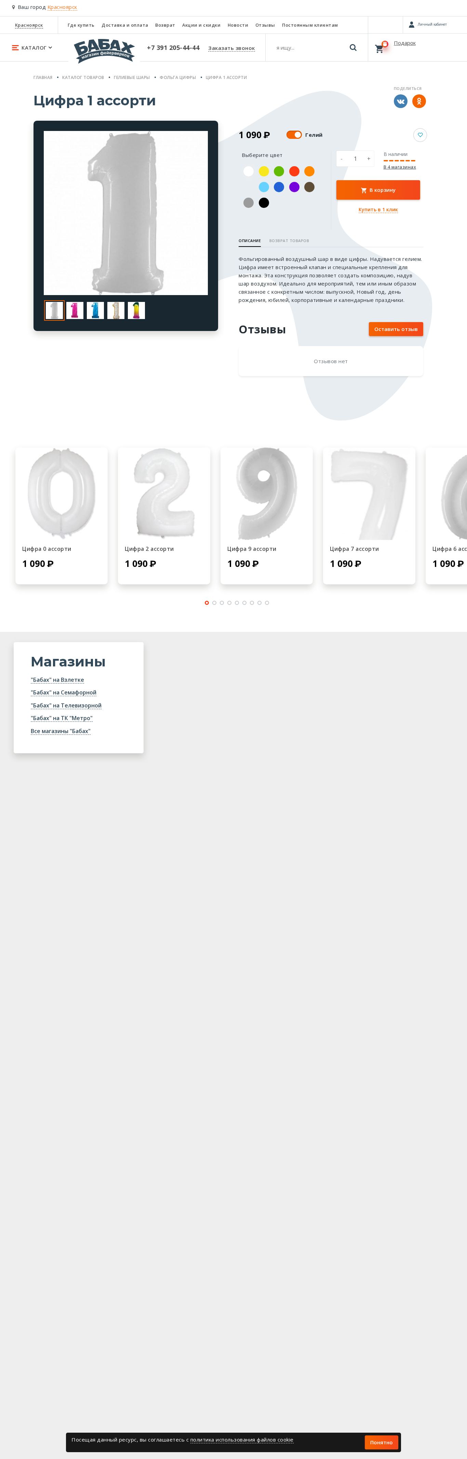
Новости (238, 25)
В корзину (382, 189)
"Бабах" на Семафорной (63, 692)
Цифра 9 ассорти (252, 549)
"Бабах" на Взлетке (57, 680)
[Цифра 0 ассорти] (61, 494)
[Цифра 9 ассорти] (267, 494)
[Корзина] (417, 47)
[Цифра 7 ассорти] (369, 494)
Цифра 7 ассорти (354, 549)
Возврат (165, 25)
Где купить (81, 25)
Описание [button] (250, 240)
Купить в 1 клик (378, 209)
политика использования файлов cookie (242, 1439)
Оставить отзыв (396, 329)
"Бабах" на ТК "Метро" (62, 718)
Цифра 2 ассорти (149, 549)
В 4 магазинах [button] (400, 167)
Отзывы (265, 25)
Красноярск (29, 25)
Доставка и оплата (125, 25)
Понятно (381, 1442)
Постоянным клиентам (310, 25)
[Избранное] (385, 24)
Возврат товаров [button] (289, 240)
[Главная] (104, 54)
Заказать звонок (231, 47)
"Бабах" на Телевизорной (66, 705)
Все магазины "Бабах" (61, 731)
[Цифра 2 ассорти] (164, 494)
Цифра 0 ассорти (46, 549)
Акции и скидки (201, 25)
